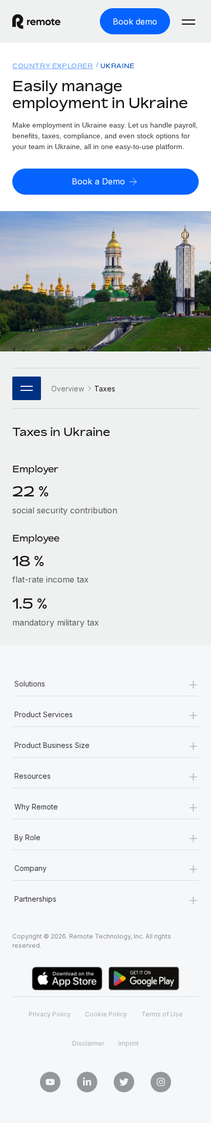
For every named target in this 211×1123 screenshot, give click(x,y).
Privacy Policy (50, 1014)
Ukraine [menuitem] (117, 66)
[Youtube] (50, 1082)
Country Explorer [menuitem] (52, 66)
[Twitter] (124, 1082)
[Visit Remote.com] (45, 21)
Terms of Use (162, 1014)
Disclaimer (88, 1043)
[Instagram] (161, 1082)
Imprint (128, 1043)
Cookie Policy (106, 1014)
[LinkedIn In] (87, 1082)
